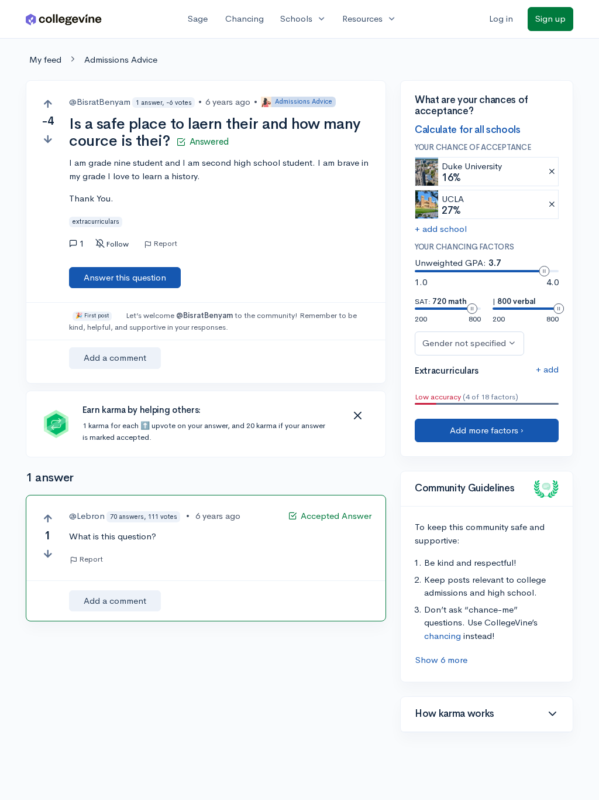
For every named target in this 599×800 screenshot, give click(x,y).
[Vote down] (48, 139)
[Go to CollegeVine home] (64, 19)
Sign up (550, 18)
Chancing (244, 18)
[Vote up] (48, 104)
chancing (442, 635)
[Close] (357, 415)
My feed (45, 59)
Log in (501, 18)
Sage (198, 18)
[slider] (544, 271)
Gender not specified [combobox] (464, 342)
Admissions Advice (120, 59)
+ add (547, 369)
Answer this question (125, 277)
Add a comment (115, 357)
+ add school (441, 228)
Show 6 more (441, 659)
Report (165, 243)
